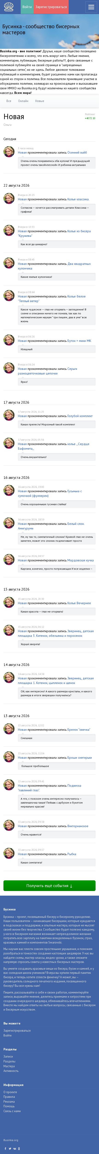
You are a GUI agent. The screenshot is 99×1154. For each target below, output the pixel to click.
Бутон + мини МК (79, 341)
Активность (10, 1071)
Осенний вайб (77, 152)
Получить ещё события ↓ (49, 885)
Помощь (9, 1106)
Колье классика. (78, 199)
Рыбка (71, 854)
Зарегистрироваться (51, 7)
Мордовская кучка (80, 560)
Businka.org (10, 1140)
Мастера (9, 1066)
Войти (27, 7)
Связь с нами (12, 1111)
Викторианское (77, 826)
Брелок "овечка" (78, 729)
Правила (9, 1097)
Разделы (9, 1061)
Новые (39, 101)
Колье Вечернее (79, 603)
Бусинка (9, 7)
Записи (8, 1056)
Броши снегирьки (79, 757)
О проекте (10, 1092)
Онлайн (23, 101)
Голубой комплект (80, 416)
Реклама (9, 1102)
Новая (22, 152)
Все (8, 101)
